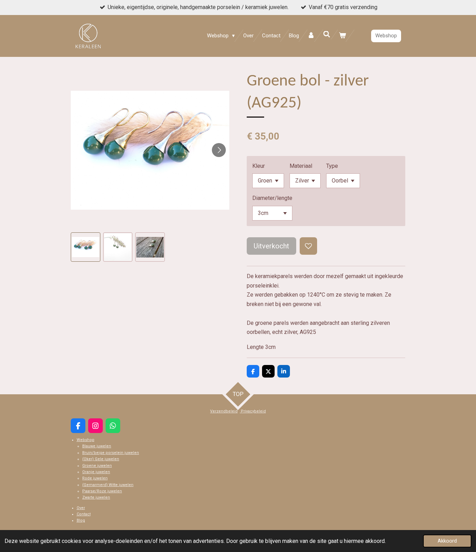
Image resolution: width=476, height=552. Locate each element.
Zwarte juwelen (96, 497)
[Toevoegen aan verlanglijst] (308, 246)
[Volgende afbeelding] (219, 150)
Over (81, 508)
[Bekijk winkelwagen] (342, 36)
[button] (85, 247)
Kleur (258, 166)
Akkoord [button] (447, 541)
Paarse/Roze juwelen (102, 491)
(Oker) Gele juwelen (100, 459)
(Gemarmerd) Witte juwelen (107, 485)
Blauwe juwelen (96, 446)
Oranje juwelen (96, 472)
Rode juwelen (95, 478)
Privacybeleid (253, 411)
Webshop (85, 440)
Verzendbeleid (224, 411)
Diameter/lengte (272, 198)
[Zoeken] (327, 34)
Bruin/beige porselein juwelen (110, 452)
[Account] (311, 36)
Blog (81, 520)
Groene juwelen (97, 465)
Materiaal (301, 166)
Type (332, 166)
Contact (84, 514)
